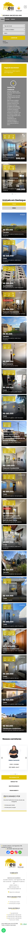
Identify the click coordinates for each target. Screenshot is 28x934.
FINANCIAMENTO (14, 790)
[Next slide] (26, 758)
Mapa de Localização (14, 892)
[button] (12, 194)
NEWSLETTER (14, 781)
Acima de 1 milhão (14, 920)
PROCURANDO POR (14, 777)
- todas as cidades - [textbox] (9, 29)
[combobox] (14, 26)
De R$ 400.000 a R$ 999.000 (14, 918)
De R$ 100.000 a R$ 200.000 (14, 915)
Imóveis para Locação (10, 807)
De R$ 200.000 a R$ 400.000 (14, 916)
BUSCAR (14, 38)
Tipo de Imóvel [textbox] (8, 26)
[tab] (16, 774)
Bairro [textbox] (5, 33)
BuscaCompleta (5, 42)
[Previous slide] (2, 758)
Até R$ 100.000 (14, 913)
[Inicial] (12, 6)
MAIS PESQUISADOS (14, 786)
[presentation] (2, 54)
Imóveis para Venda (10, 805)
